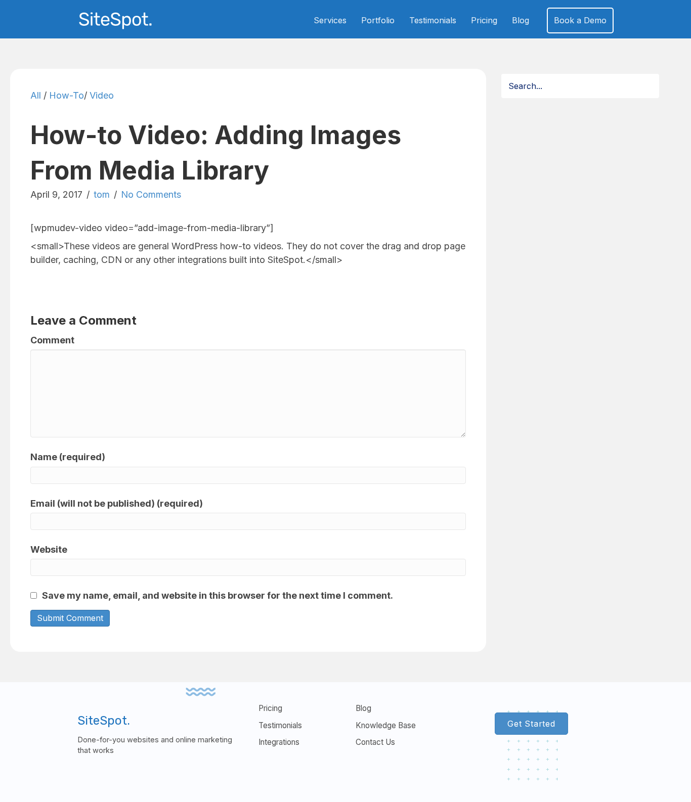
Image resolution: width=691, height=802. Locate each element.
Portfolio (378, 20)
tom (102, 194)
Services (330, 20)
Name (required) (67, 457)
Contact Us (375, 742)
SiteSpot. (103, 721)
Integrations (278, 742)
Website (48, 549)
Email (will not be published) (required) (116, 503)
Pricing (484, 20)
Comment (52, 340)
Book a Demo (580, 20)
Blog (520, 20)
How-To (66, 95)
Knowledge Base (386, 725)
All (35, 95)
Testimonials (432, 20)
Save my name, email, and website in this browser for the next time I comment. (217, 595)
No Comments (151, 194)
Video (102, 95)
